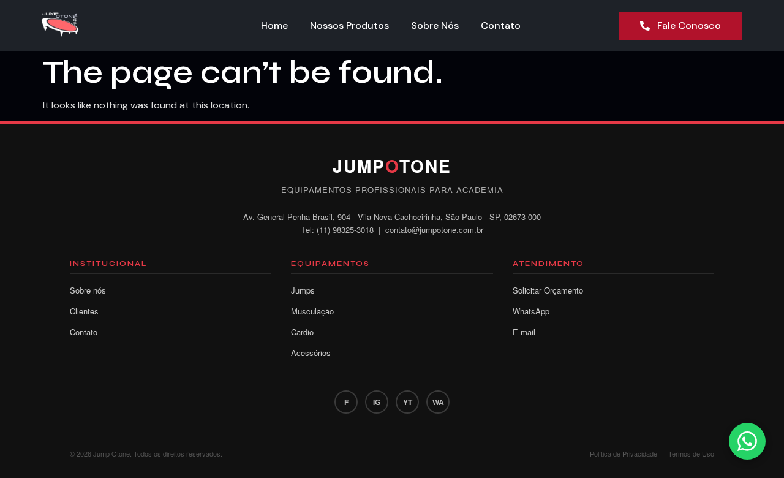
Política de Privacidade (623, 453)
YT (407, 402)
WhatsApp (531, 311)
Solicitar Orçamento (548, 290)
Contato (501, 25)
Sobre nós (88, 290)
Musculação (312, 311)
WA (438, 402)
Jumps (303, 290)
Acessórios (311, 352)
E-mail (524, 332)
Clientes (84, 311)
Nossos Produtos (349, 25)
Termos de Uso (691, 453)
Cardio (302, 332)
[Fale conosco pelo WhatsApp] (747, 441)
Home (274, 25)
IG (376, 402)
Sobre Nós (435, 25)
